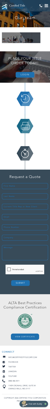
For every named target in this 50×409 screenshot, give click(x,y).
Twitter (12, 367)
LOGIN (25, 75)
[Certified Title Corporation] (13, 6)
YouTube (12, 376)
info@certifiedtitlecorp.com (22, 357)
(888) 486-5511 (40, 5)
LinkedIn (12, 371)
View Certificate (25, 337)
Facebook (13, 362)
